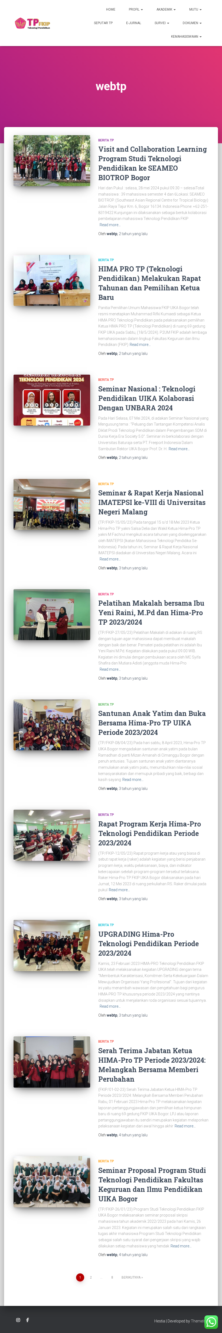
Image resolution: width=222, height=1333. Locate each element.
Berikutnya (131, 1277)
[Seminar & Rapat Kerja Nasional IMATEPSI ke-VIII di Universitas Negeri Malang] (52, 504)
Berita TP (106, 140)
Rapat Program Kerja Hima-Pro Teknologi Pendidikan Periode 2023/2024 (149, 833)
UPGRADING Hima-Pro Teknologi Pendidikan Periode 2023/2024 (148, 944)
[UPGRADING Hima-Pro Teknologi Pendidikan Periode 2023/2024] (52, 945)
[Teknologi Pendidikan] (32, 23)
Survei (160, 23)
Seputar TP (103, 23)
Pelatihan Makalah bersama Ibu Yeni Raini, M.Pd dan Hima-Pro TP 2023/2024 (151, 613)
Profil (134, 9)
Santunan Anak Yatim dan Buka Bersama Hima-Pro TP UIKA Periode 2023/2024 (152, 723)
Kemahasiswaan (185, 36)
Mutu (194, 9)
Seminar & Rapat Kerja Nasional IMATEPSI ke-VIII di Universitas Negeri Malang (151, 502)
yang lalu (133, 234)
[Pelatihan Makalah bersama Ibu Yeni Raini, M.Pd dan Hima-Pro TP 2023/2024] (52, 614)
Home (110, 9)
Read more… (110, 225)
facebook (28, 1320)
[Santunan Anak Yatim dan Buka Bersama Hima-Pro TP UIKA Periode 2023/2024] (52, 724)
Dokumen (191, 23)
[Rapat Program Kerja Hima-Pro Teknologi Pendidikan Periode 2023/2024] (52, 835)
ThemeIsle (199, 1321)
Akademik (164, 9)
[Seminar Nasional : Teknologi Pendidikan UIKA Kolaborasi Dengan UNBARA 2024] (52, 400)
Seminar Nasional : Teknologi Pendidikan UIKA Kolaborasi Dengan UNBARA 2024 (146, 398)
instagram (18, 1320)
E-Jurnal (133, 23)
